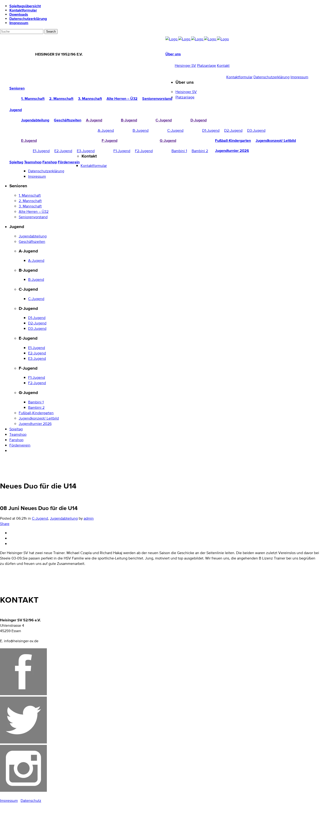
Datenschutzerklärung (28, 18)
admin (89, 518)
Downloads (18, 14)
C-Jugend (40, 518)
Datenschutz (31, 800)
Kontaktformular (23, 10)
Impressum (18, 23)
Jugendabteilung (64, 518)
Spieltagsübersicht (25, 6)
